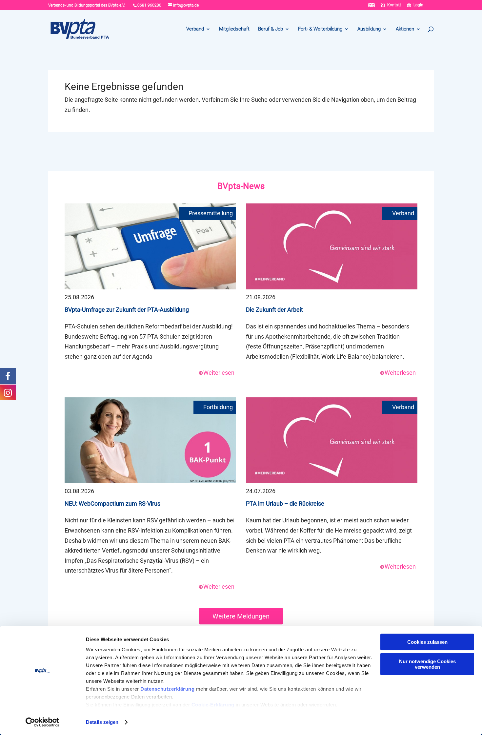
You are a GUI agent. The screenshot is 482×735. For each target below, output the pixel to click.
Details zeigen (102, 722)
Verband (195, 29)
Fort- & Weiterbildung (320, 29)
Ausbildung (369, 29)
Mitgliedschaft (234, 29)
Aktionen (405, 29)
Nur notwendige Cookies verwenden (427, 664)
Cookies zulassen (427, 642)
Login (418, 5)
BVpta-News (241, 186)
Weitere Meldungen (241, 616)
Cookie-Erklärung (212, 704)
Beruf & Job (270, 29)
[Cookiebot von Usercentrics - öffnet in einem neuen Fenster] (42, 722)
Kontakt (394, 5)
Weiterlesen (218, 372)
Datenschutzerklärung (167, 689)
